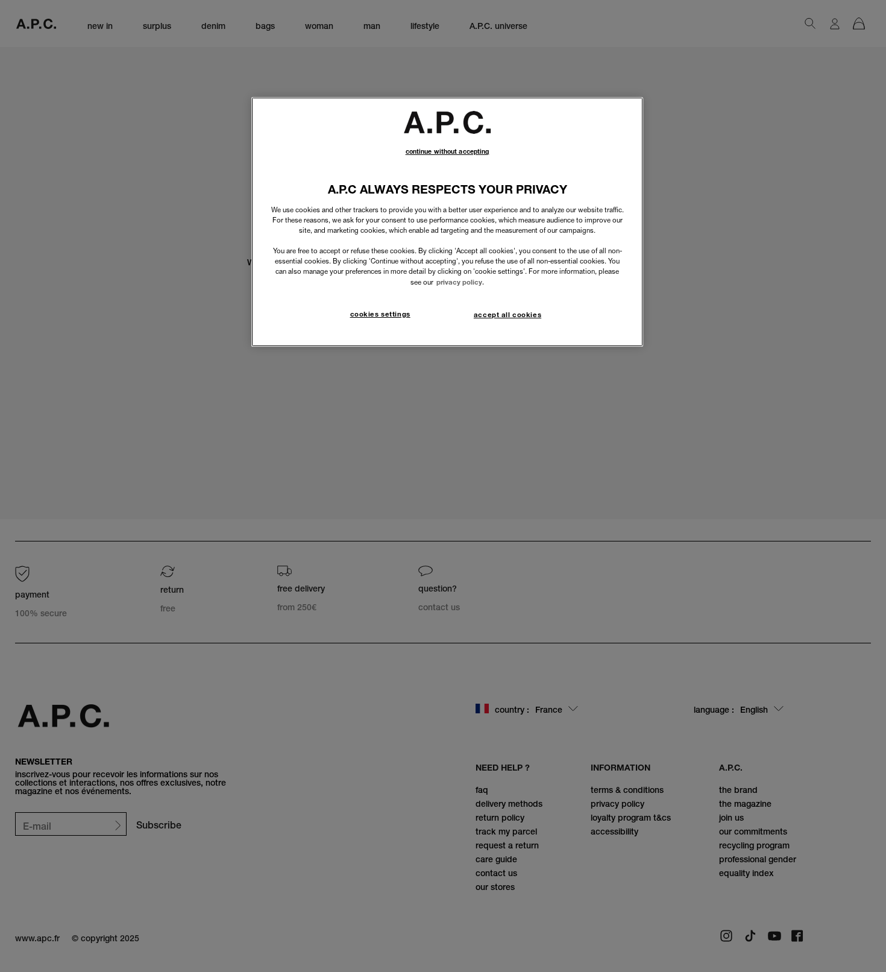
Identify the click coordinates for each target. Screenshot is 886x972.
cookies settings (380, 314)
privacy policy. (460, 282)
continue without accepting (447, 152)
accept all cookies (507, 315)
